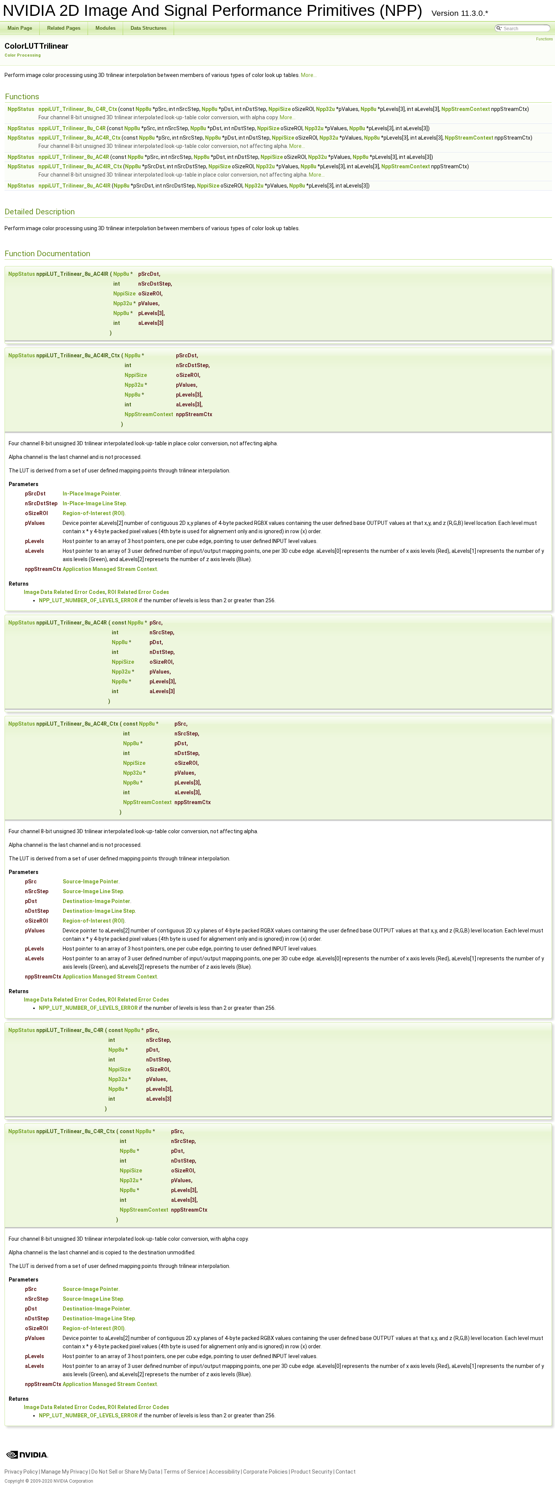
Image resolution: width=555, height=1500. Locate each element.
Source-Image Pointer (91, 881)
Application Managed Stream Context (110, 569)
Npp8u (143, 109)
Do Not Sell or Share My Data (125, 1472)
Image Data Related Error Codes (64, 592)
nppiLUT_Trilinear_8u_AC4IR (75, 186)
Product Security (311, 1472)
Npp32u (325, 109)
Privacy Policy (21, 1472)
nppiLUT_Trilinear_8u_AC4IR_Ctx (80, 166)
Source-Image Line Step (93, 891)
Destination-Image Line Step (99, 911)
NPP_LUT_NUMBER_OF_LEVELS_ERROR (88, 600)
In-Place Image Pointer (91, 494)
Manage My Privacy (64, 1472)
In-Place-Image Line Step (94, 503)
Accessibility (224, 1472)
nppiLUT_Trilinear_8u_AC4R (74, 157)
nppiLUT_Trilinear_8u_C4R (72, 128)
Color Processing (23, 55)
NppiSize (279, 109)
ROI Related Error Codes (138, 592)
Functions (544, 39)
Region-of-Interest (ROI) (94, 513)
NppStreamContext (465, 109)
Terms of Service (184, 1472)
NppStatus (21, 109)
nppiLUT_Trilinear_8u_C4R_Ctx (78, 109)
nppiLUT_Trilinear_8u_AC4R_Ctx (79, 138)
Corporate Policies (265, 1472)
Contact (346, 1472)
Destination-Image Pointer (96, 901)
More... (309, 75)
